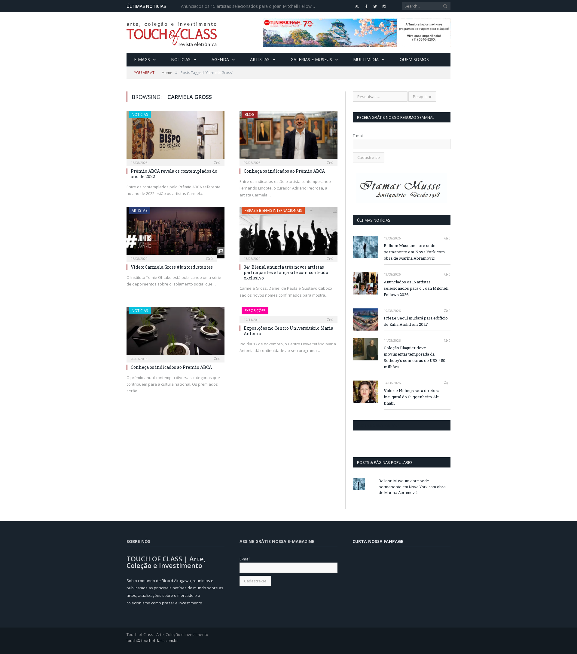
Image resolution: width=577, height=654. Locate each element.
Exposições (255, 310)
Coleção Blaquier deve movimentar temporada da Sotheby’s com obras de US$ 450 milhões (414, 357)
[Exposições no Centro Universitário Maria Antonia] (288, 313)
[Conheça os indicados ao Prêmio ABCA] (288, 136)
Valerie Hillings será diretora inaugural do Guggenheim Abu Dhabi (412, 397)
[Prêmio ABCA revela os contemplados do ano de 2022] (175, 136)
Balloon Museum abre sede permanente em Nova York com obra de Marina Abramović (414, 252)
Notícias (181, 59)
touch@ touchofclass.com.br (152, 640)
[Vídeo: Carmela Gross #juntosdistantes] (175, 232)
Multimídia (366, 59)
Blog (250, 114)
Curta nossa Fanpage (379, 425)
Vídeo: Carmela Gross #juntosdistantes (172, 267)
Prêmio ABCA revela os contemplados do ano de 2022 (174, 173)
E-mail (358, 135)
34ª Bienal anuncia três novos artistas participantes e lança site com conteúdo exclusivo (286, 272)
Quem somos (414, 59)
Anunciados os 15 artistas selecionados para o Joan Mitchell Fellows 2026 (250, 6)
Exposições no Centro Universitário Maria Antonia (288, 330)
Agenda (220, 59)
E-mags (142, 59)
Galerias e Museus (311, 59)
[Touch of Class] (172, 32)
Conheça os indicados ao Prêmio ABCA (284, 171)
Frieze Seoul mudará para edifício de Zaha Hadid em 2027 (416, 321)
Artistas (260, 59)
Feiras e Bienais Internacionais (273, 210)
